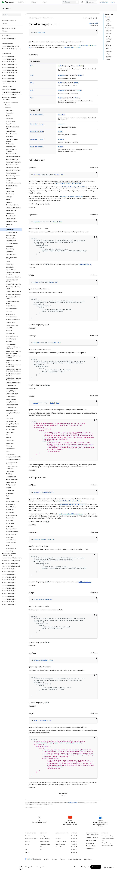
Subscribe (95, 867)
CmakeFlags (41, 32)
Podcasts (27, 852)
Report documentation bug (108, 839)
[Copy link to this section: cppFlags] (37, 336)
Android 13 (74, 847)
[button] (11, 38)
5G (41, 849)
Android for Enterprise (31, 838)
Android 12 (74, 849)
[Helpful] (94, 18)
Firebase (62, 859)
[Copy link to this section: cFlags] (35, 275)
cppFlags (61, 90)
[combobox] (70, 2)
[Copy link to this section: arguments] (39, 215)
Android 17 (74, 836)
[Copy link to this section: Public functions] (46, 160)
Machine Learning (45, 838)
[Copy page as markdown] (55, 24)
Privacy (42, 847)
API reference (7, 8)
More (44, 2)
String (81, 66)
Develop (33, 2)
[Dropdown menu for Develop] (38, 2)
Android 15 (74, 841)
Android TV (59, 847)
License (33, 867)
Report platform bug (107, 836)
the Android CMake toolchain (71, 47)
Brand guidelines (41, 867)
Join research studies (107, 845)
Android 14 (74, 844)
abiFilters (61, 66)
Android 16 (74, 838)
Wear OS (58, 838)
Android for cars (60, 844)
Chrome (54, 859)
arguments (61, 75)
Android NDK (89, 848)
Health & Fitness (44, 841)
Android (27, 836)
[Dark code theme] (97, 30)
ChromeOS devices (61, 841)
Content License (72, 802)
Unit (31, 66)
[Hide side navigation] (20, 868)
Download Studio (91, 846)
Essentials (21, 2)
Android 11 (74, 852)
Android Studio (103, 2)
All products (87, 859)
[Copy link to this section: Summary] (39, 55)
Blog (26, 849)
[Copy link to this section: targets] (36, 396)
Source (27, 844)
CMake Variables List (85, 264)
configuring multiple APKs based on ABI (71, 196)
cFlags (60, 82)
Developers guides (91, 840)
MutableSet (34, 115)
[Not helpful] (96, 18)
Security (27, 841)
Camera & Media (45, 844)
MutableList (34, 124)
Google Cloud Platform (74, 859)
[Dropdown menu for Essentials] (26, 2)
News (26, 847)
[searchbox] (11, 14)
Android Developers (34, 18)
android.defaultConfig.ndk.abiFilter (68, 183)
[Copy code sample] (97, 237)
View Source (92, 23)
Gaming (42, 836)
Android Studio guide (92, 837)
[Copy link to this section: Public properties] (47, 478)
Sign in (113, 2)
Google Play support (107, 843)
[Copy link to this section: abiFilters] (37, 168)
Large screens (59, 836)
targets (60, 98)
